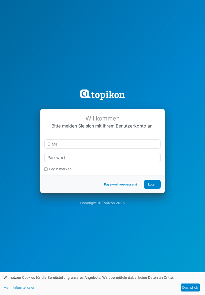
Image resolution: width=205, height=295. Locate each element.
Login (152, 184)
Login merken (60, 169)
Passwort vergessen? (121, 184)
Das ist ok (190, 287)
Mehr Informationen (19, 287)
